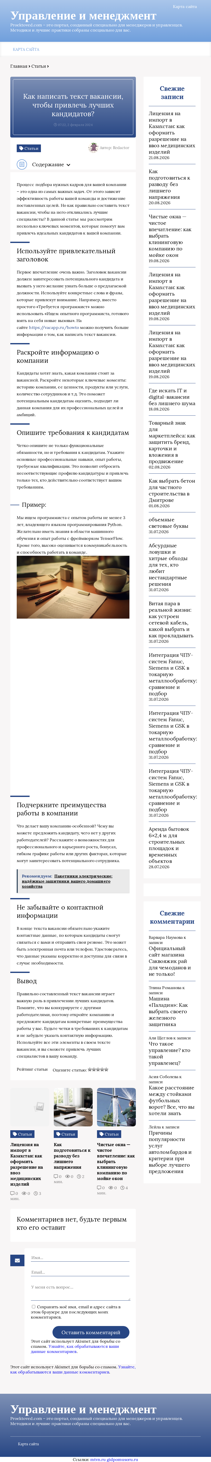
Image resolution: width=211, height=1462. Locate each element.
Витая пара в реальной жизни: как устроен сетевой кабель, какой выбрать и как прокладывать (171, 619)
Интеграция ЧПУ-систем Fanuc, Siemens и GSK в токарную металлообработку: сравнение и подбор (172, 674)
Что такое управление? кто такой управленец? (169, 1053)
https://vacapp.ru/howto (54, 327)
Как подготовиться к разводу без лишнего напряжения (169, 184)
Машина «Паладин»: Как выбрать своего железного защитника (168, 1011)
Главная (19, 66)
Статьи (38, 66)
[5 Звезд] (106, 1069)
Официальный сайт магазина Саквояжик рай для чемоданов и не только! (170, 961)
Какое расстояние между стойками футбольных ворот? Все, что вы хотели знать (172, 1100)
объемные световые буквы (168, 522)
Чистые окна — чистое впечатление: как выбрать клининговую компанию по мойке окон (170, 235)
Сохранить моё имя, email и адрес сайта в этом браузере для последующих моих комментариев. (75, 1312)
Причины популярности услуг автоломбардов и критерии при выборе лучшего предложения (170, 1151)
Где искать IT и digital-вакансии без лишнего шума (172, 396)
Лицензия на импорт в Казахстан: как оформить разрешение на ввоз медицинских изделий (172, 132)
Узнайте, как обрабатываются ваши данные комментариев (75, 1349)
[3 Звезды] (98, 1069)
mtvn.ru (98, 1459)
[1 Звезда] (90, 1069)
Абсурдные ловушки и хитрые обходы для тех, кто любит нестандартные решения (168, 564)
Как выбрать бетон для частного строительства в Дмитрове (172, 490)
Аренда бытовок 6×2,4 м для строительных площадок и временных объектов (169, 845)
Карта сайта (185, 6)
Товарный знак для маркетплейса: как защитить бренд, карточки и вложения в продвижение (172, 442)
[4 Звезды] (102, 1069)
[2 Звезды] (94, 1069)
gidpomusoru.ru (122, 1459)
